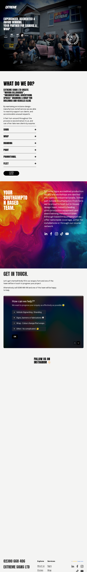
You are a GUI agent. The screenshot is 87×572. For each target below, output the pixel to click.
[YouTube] (67, 233)
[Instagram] (56, 233)
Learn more (11, 45)
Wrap (49, 570)
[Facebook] (51, 233)
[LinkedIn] (46, 233)
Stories (40, 570)
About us (41, 566)
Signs (49, 566)
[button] (14, 439)
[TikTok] (61, 233)
